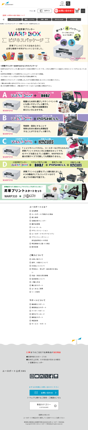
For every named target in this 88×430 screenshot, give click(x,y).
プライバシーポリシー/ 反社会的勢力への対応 (40, 238)
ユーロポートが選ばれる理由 (42, 214)
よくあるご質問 (37, 289)
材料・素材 (44, 19)
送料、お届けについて (40, 262)
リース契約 (36, 292)
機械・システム (29, 19)
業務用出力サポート (39, 307)
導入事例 (35, 217)
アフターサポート (38, 311)
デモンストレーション (40, 230)
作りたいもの (59, 19)
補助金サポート (37, 317)
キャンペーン (15, 19)
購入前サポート (37, 285)
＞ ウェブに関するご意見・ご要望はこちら (44, 397)
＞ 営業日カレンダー (36, 362)
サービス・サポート (39, 324)
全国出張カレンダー (39, 221)
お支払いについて (38, 266)
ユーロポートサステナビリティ (43, 234)
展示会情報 (36, 224)
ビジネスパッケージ (11, 24)
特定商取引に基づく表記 (41, 243)
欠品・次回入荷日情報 (40, 275)
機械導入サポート (38, 304)
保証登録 (35, 320)
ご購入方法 (36, 282)
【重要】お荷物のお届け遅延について (13, 15)
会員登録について (38, 279)
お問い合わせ (47, 392)
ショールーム (37, 227)
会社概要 (35, 211)
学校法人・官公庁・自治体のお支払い (45, 270)
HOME (2, 24)
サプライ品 (73, 19)
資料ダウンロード (38, 314)
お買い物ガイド (37, 259)
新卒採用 (35, 247)
